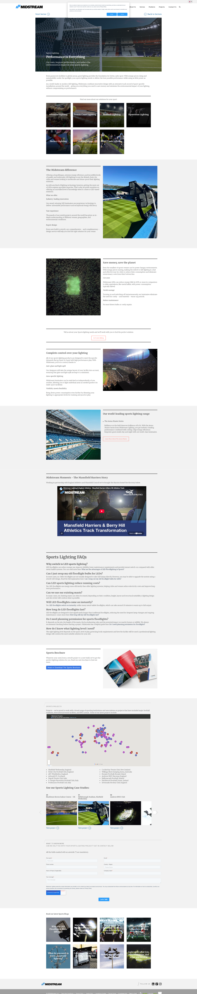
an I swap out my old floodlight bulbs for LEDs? (103, 579)
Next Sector (40, 14)
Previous (40, 812)
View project (51, 828)
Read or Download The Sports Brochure (64, 668)
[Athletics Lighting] (58, 115)
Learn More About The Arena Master (116, 439)
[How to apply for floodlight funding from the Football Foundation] (112, 930)
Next (154, 812)
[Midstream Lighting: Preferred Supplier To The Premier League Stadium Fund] (85, 930)
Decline (122, 14)
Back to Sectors (155, 14)
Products (152, 7)
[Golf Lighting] (85, 142)
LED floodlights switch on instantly (62, 605)
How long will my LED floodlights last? (84, 615)
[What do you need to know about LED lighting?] (58, 956)
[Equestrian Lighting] (138, 115)
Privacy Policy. (103, 6)
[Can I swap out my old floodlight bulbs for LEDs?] (85, 956)
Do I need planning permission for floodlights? (127, 624)
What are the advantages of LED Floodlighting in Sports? (102, 569)
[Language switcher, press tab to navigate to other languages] (190, 1)
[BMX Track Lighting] (112, 142)
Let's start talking (98, 338)
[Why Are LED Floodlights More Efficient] (58, 930)
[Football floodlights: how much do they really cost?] (139, 930)
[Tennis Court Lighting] (85, 115)
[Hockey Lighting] (58, 142)
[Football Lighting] (112, 115)
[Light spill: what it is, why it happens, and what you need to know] (139, 956)
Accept (111, 14)
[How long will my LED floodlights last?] (112, 956)
